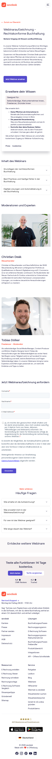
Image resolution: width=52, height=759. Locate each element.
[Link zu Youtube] (30, 753)
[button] (47, 4)
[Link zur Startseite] (9, 594)
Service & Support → (10, 601)
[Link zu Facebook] (16, 753)
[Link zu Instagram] (21, 753)
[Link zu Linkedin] (35, 753)
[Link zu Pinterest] (26, 753)
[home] (9, 5)
